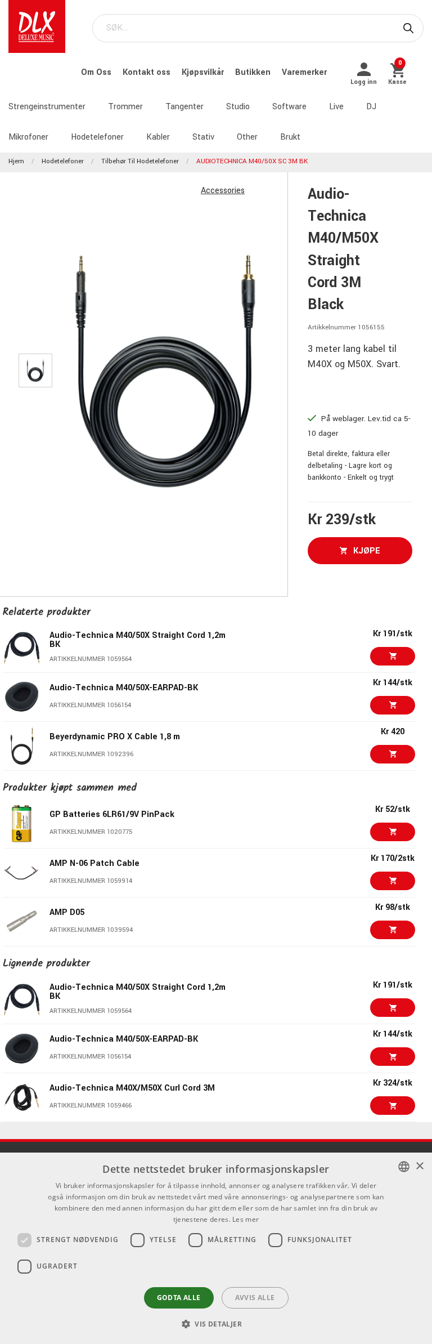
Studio (238, 107)
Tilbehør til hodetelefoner (140, 161)
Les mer (245, 1219)
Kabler (158, 137)
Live (336, 107)
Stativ (203, 137)
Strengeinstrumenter (47, 107)
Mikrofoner (28, 137)
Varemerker (304, 72)
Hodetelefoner (97, 137)
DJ (371, 107)
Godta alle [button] (179, 1297)
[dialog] (216, 1248)
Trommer (125, 107)
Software (289, 107)
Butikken (254, 72)
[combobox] (404, 1166)
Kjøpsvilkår (204, 72)
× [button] (419, 1166)
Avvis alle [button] (255, 1297)
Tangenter (184, 107)
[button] (216, 1323)
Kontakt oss (148, 72)
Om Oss (97, 72)
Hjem (16, 161)
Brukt (290, 137)
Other (247, 137)
